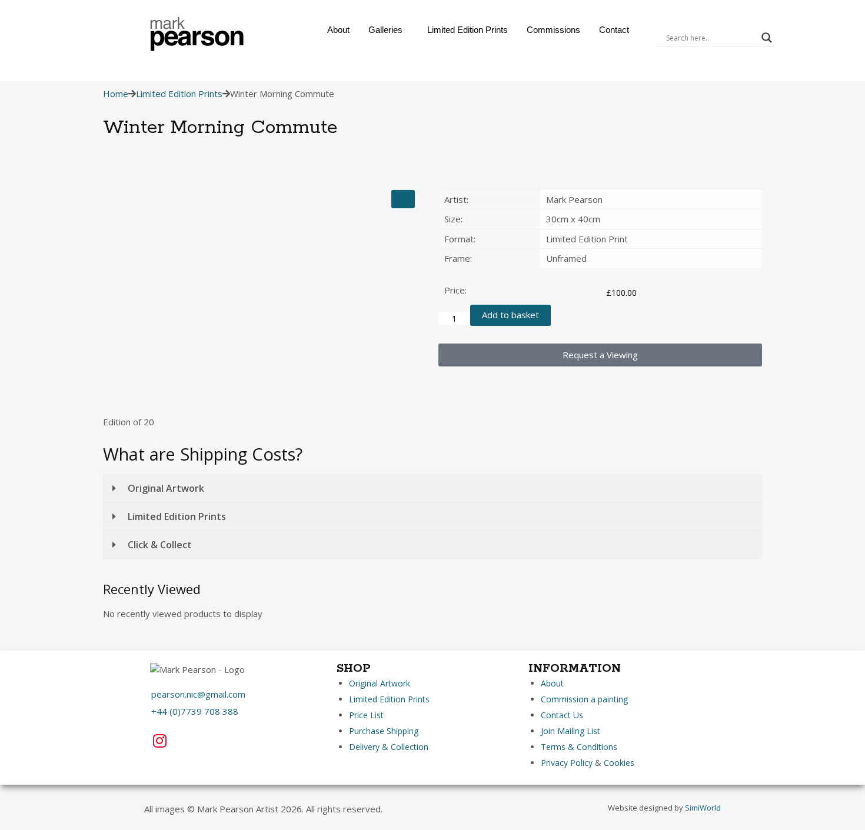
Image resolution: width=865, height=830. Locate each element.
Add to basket (510, 315)
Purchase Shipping (383, 730)
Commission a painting (584, 699)
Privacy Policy (567, 762)
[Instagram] (159, 740)
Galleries (385, 30)
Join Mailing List (570, 730)
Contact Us (562, 715)
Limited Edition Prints (467, 30)
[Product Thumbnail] (403, 199)
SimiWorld (703, 807)
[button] (388, 30)
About (338, 30)
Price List (366, 715)
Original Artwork (379, 683)
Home (115, 93)
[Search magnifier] (766, 37)
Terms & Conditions (579, 746)
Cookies (619, 762)
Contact (614, 30)
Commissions (553, 30)
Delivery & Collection (388, 746)
